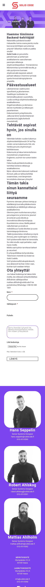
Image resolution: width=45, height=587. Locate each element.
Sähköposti (12, 304)
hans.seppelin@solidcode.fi (22, 437)
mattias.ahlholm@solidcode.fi (22, 544)
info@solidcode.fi (22, 579)
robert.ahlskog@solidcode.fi (22, 491)
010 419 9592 (22, 546)
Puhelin (10, 315)
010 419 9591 (22, 494)
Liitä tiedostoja (13, 342)
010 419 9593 (22, 439)
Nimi (9, 292)
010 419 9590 (22, 582)
